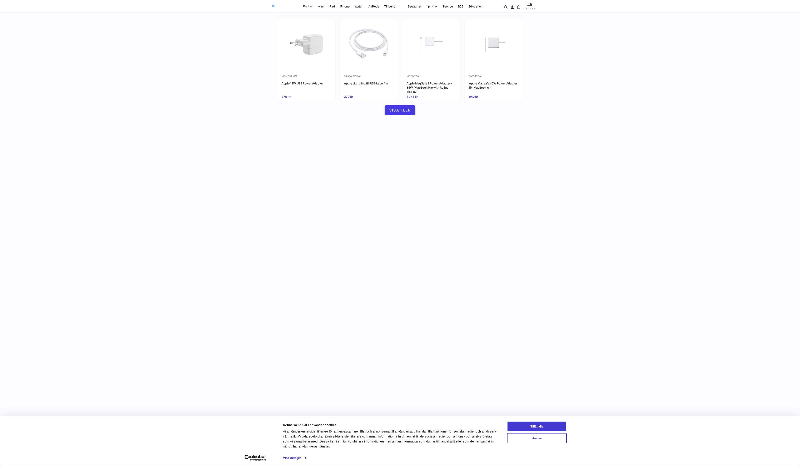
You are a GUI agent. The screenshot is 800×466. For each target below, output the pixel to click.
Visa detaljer (292, 458)
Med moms (529, 8)
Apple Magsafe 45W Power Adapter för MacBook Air (493, 85)
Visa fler (400, 110)
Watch (359, 6)
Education (476, 6)
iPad (332, 6)
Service (447, 6)
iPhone (345, 6)
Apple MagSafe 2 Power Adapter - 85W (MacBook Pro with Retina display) (429, 87)
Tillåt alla (536, 426)
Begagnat (414, 6)
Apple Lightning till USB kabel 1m (366, 83)
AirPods (373, 6)
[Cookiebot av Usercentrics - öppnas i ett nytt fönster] (255, 458)
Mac (321, 6)
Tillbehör (390, 6)
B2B (461, 6)
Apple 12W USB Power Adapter (302, 83)
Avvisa (537, 438)
